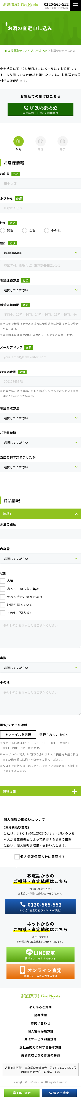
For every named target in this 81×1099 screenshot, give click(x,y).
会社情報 (40, 1015)
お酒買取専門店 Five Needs (20, 5)
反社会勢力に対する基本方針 (40, 1047)
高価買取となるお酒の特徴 (40, 1055)
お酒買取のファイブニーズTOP (27, 50)
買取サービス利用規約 (40, 1039)
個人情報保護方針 (41, 1031)
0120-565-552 (43, 107)
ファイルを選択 (19, 734)
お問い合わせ (40, 1023)
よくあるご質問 (40, 1007)
